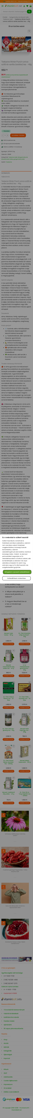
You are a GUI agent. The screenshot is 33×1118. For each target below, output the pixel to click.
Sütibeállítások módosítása (16, 578)
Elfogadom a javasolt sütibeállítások (17, 572)
